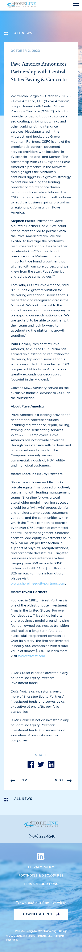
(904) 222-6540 (41, 836)
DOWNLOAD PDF (37, 914)
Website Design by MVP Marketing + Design (41, 931)
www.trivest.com (31, 656)
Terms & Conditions (41, 884)
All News (23, 33)
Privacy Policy (41, 867)
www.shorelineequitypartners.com (38, 583)
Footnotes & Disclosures (41, 875)
